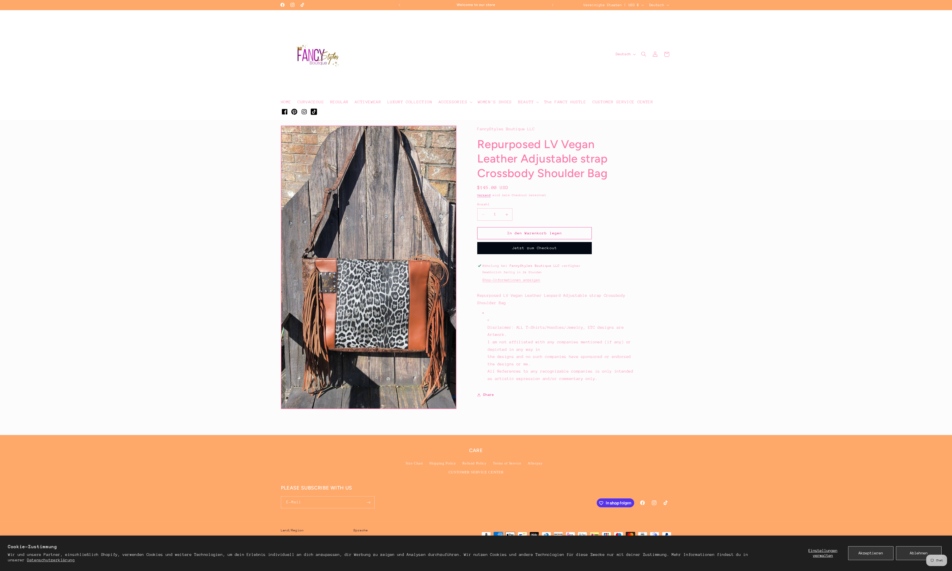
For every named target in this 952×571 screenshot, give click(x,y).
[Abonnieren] (368, 502)
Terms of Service (507, 463)
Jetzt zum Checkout (534, 248)
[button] (455, 102)
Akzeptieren (871, 553)
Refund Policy (474, 463)
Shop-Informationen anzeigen (511, 280)
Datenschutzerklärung (51, 560)
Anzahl (483, 204)
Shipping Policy (442, 463)
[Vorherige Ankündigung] (399, 5)
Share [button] (488, 395)
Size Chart (414, 463)
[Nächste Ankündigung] (552, 5)
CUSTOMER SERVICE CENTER (476, 472)
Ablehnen (919, 553)
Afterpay (535, 463)
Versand (484, 195)
